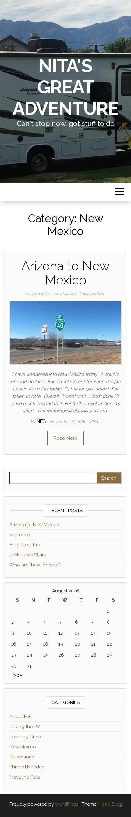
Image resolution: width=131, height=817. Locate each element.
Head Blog (110, 804)
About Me (19, 716)
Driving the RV (36, 294)
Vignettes (19, 534)
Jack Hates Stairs (27, 555)
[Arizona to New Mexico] (65, 332)
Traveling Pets (91, 294)
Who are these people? (35, 565)
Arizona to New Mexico (65, 273)
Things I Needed (27, 767)
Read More (65, 438)
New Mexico (64, 294)
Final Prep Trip (24, 545)
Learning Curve (25, 736)
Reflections (21, 757)
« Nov (15, 675)
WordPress (66, 804)
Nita (42, 421)
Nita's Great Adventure (65, 87)
